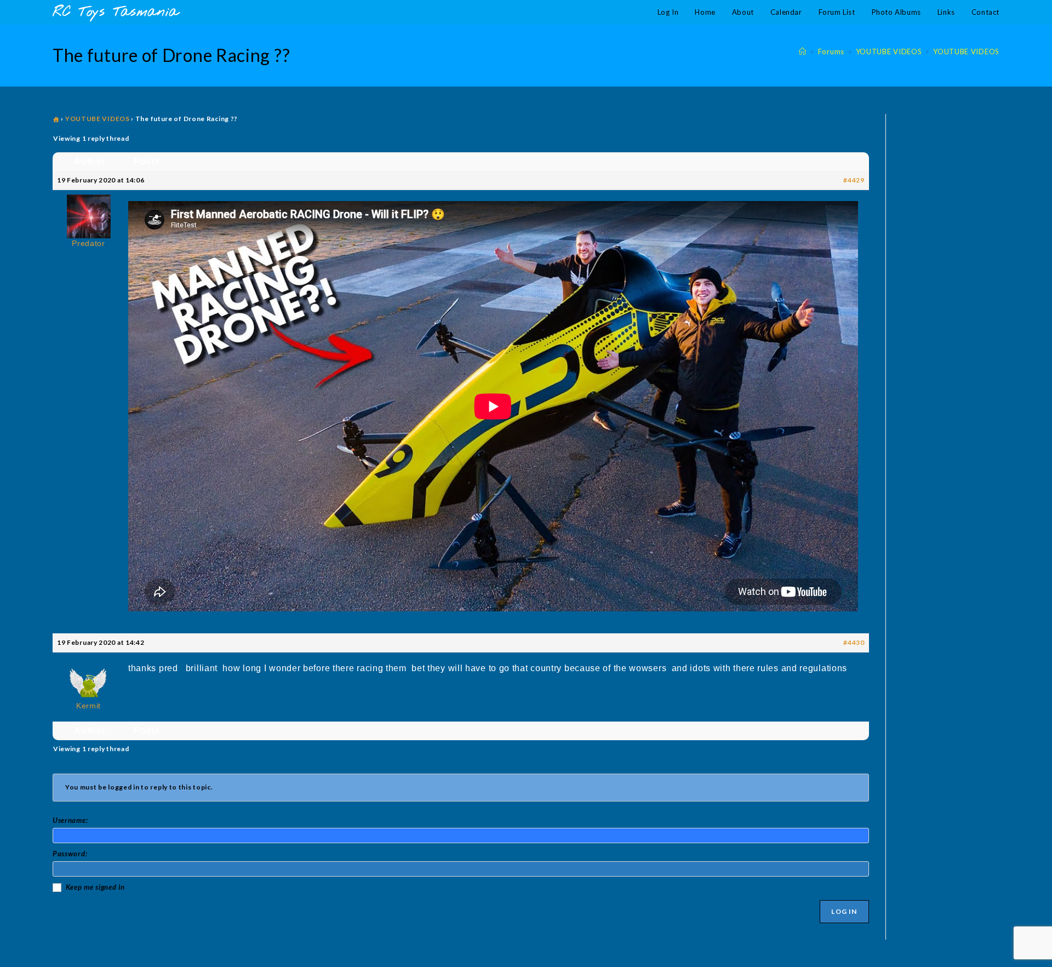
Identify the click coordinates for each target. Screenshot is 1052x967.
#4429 (854, 180)
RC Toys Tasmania (116, 12)
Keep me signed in (95, 887)
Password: (70, 853)
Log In (844, 911)
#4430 (854, 642)
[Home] (803, 51)
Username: (70, 820)
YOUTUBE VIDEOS (966, 51)
